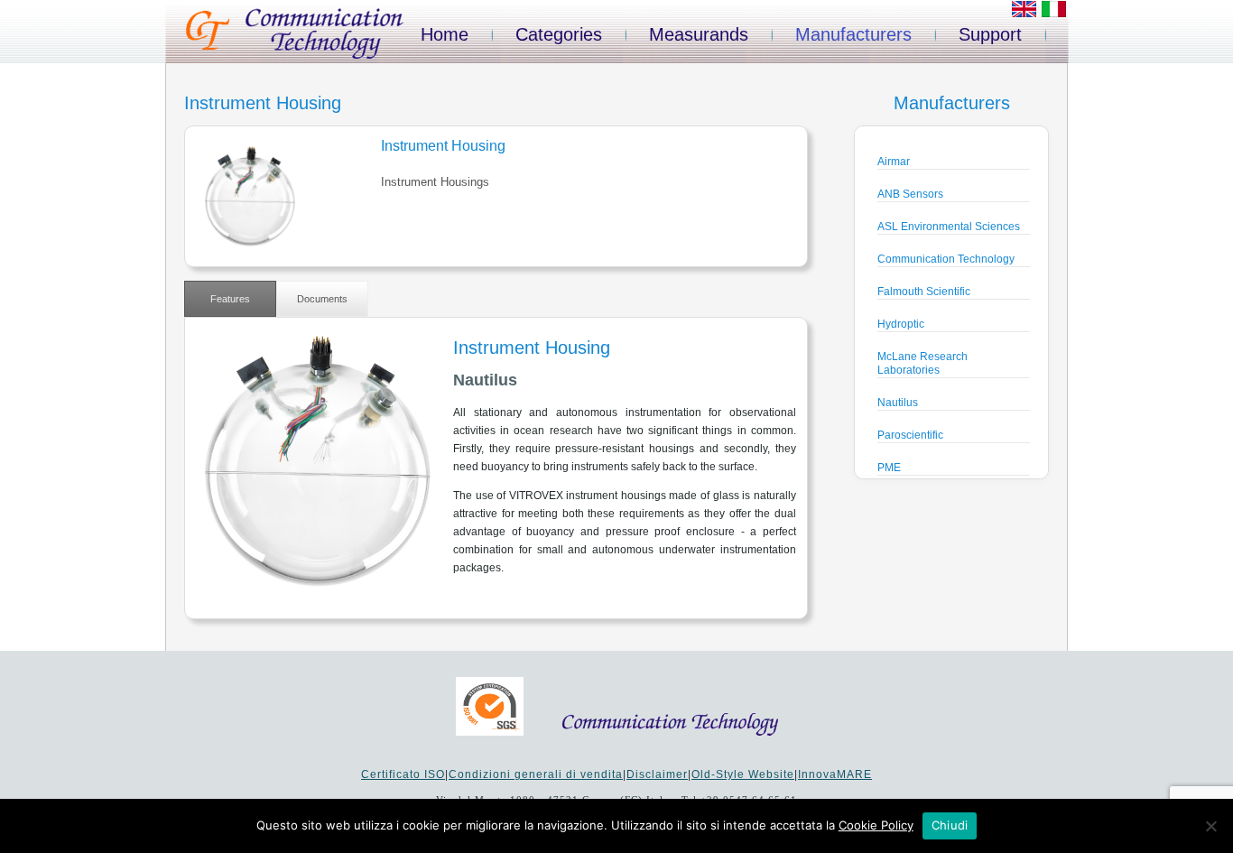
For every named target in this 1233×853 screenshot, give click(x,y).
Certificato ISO (403, 774)
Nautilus (897, 402)
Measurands (698, 34)
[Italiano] (1054, 13)
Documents (322, 298)
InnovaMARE (835, 774)
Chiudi (950, 825)
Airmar (893, 161)
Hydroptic (900, 324)
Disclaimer (657, 774)
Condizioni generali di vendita (536, 774)
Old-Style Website (742, 774)
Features (230, 298)
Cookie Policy (876, 825)
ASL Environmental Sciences (948, 226)
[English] (1024, 13)
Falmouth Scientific (923, 291)
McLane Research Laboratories (922, 363)
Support (990, 34)
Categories (558, 34)
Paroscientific (910, 435)
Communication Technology (946, 259)
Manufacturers (853, 34)
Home (444, 34)
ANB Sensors (910, 194)
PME (889, 467)
